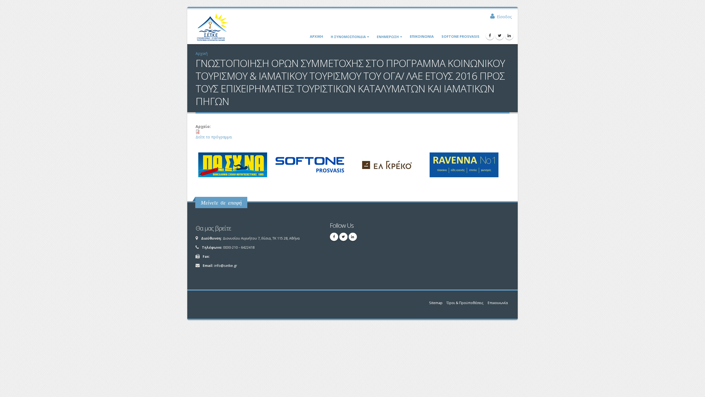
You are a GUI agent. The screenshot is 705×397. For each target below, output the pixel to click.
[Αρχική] (215, 29)
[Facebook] (490, 35)
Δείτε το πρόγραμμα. (214, 137)
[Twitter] (499, 35)
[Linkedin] (509, 35)
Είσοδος (504, 16)
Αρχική (202, 53)
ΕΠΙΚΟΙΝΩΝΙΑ (422, 36)
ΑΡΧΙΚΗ (316, 36)
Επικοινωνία (498, 303)
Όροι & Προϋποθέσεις (465, 303)
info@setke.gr (225, 265)
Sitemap (436, 303)
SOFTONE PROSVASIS (460, 36)
